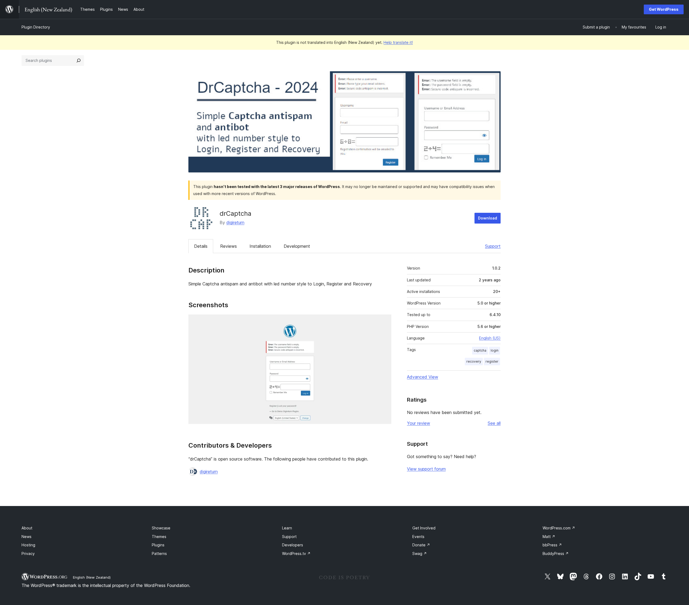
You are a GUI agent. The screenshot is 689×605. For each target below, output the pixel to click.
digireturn (235, 222)
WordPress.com (559, 528)
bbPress (552, 545)
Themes (159, 536)
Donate (421, 545)
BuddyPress (556, 553)
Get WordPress (664, 9)
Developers (292, 545)
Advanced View (422, 377)
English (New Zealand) (92, 577)
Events (418, 536)
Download (487, 218)
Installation (260, 246)
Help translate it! (398, 42)
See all (494, 423)
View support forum (426, 469)
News (26, 536)
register (492, 361)
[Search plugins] (78, 60)
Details (201, 246)
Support (493, 246)
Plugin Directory (36, 27)
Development (297, 246)
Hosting (28, 545)
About (27, 528)
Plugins (158, 545)
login (494, 350)
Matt (549, 536)
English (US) (490, 338)
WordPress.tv (296, 553)
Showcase (161, 528)
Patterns (159, 553)
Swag (419, 553)
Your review (418, 423)
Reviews (228, 246)
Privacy (28, 553)
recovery (473, 361)
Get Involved (423, 528)
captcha (480, 350)
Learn (287, 528)
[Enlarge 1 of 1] (384, 321)
